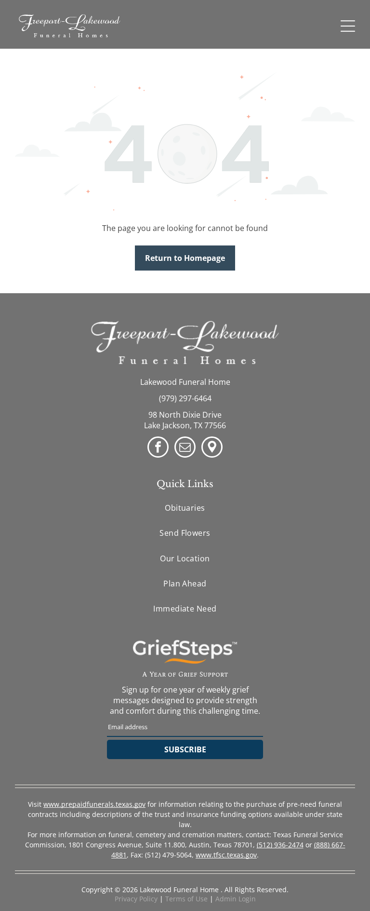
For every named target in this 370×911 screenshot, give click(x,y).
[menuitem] (185, 507)
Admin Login (235, 898)
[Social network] (212, 448)
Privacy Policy (136, 898)
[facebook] (158, 448)
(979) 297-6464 (185, 398)
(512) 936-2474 (280, 844)
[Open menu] (348, 26)
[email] (185, 448)
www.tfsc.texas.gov (226, 854)
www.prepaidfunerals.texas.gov (94, 804)
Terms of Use (186, 898)
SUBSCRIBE (185, 749)
